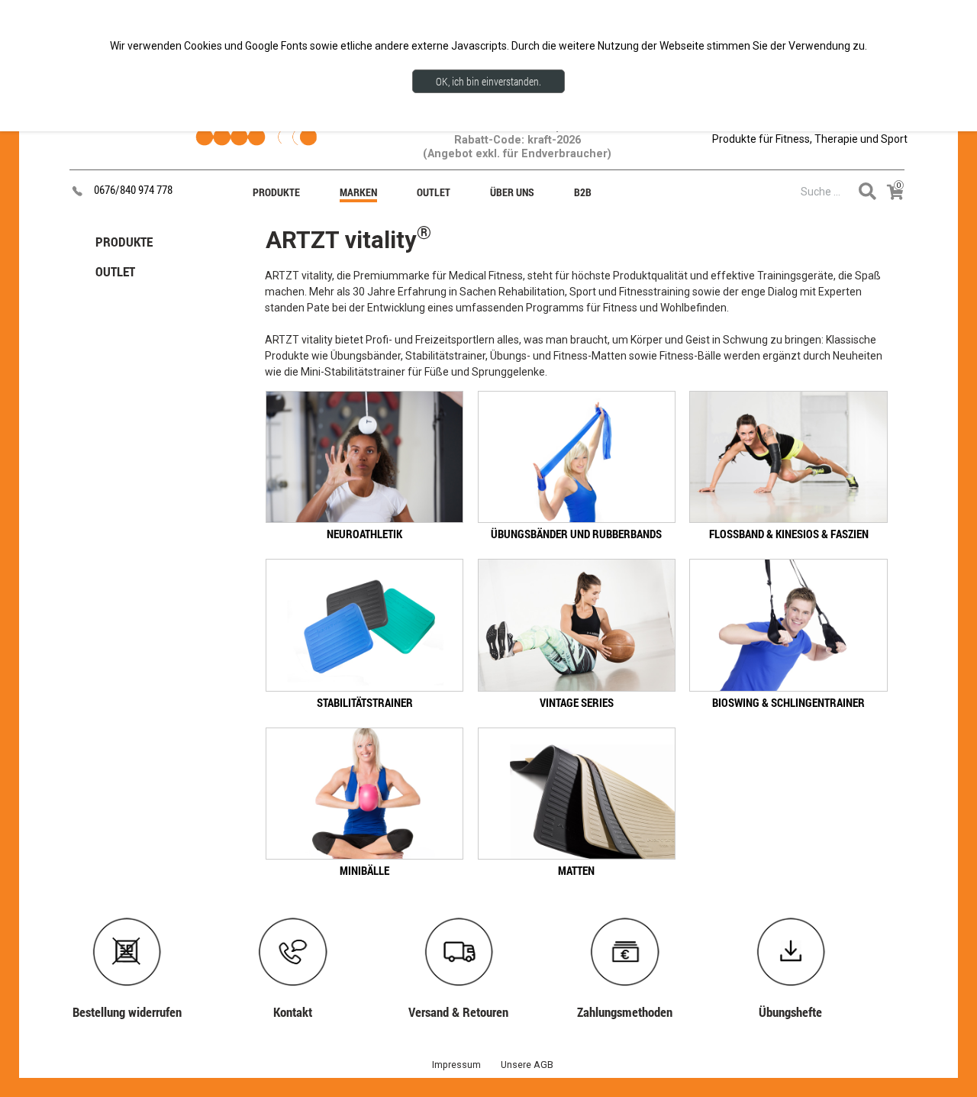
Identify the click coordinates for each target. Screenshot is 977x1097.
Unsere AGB (527, 1064)
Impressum (456, 1064)
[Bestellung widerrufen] (135, 921)
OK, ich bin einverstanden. (488, 81)
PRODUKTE (124, 241)
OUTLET (115, 271)
